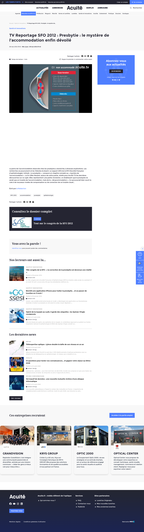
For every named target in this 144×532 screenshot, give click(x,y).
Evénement (103, 13)
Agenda (17, 13)
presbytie (37, 195)
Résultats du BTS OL (40, 2)
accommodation (25, 195)
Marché (54, 13)
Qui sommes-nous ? (48, 500)
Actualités (42, 8)
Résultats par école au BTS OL (56, 2)
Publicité (81, 507)
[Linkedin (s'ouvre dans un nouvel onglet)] (119, 80)
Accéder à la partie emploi (122, 415)
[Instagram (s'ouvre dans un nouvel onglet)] (117, 80)
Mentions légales (14, 521)
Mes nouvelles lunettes (106, 504)
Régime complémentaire (35, 376)
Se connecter (138, 2)
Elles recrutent (29, 2)
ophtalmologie (48, 195)
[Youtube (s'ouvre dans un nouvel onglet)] (115, 80)
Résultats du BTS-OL (28, 13)
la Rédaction (21, 188)
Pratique (111, 13)
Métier (28, 341)
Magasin (48, 13)
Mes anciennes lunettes (106, 507)
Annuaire (103, 8)
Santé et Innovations (85, 13)
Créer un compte (122, 2)
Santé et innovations (34, 267)
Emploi (90, 8)
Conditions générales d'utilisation (34, 521)
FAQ (79, 500)
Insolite (95, 13)
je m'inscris (116, 71)
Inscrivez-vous (16, 511)
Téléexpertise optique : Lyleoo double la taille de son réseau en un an (55, 344)
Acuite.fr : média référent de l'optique (55, 496)
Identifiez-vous (17, 248)
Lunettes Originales (104, 500)
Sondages (125, 13)
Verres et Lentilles (64, 13)
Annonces (57, 8)
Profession (40, 13)
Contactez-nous (84, 504)
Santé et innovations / (21, 23)
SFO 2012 (13, 195)
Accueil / (11, 23)
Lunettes (74, 13)
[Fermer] (142, 248)
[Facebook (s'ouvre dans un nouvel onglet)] (113, 80)
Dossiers (118, 13)
